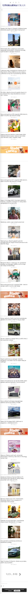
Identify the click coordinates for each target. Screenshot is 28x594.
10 (16, 574)
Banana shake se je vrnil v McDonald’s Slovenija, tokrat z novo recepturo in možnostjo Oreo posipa (12, 500)
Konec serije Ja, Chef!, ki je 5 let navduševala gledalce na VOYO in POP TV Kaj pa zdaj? (14, 319)
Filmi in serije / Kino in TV (6, 219)
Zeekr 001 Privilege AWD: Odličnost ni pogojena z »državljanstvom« (12, 422)
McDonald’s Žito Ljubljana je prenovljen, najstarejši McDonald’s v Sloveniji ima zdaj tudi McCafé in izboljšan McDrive (13, 50)
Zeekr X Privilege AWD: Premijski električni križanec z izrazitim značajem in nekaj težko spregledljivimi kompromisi (13, 202)
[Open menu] (2, 10)
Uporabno (3, 26)
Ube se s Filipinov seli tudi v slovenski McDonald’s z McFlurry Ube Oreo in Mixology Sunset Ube (14, 457)
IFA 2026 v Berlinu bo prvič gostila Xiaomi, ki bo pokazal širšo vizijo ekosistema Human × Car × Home (13, 94)
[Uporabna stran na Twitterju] (10, 2)
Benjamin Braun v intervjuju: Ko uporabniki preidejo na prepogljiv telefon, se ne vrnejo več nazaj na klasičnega (13, 264)
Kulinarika (3, 46)
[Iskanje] (19, 2)
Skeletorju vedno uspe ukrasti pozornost (12, 222)
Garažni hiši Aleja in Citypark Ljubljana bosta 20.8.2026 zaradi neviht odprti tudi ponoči (14, 29)
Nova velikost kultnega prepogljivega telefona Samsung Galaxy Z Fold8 (11, 401)
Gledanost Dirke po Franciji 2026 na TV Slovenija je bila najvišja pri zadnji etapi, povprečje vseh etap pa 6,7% (12, 478)
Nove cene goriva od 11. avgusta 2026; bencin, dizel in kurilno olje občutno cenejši (14, 180)
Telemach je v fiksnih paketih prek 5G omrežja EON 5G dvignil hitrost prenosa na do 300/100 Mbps (14, 242)
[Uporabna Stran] (14, 5)
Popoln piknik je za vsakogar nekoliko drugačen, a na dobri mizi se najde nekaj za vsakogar (13, 360)
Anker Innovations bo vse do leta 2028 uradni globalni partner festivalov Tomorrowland (14, 381)
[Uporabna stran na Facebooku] (13, 2)
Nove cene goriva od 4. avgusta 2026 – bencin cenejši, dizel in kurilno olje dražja (14, 285)
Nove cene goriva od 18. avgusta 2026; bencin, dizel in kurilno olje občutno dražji (14, 115)
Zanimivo (3, 132)
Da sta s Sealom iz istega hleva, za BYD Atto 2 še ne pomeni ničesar (14, 339)
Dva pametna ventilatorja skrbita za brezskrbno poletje (11, 541)
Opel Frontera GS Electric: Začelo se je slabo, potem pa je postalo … (14, 562)
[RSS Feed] (16, 2)
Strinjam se (17, 590)
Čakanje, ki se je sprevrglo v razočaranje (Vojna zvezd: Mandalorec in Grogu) (12, 521)
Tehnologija (3, 68)
